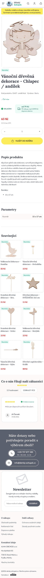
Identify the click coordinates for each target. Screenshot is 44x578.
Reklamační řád (7, 526)
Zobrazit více (29, 390)
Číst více (6, 99)
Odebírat (33, 503)
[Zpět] (3, 41)
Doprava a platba (8, 530)
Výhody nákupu (7, 534)
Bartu (37, 93)
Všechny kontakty (8, 562)
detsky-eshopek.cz (12, 571)
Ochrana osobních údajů (31, 522)
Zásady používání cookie (31, 526)
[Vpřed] (40, 41)
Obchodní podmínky (8, 522)
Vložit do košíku (24, 140)
